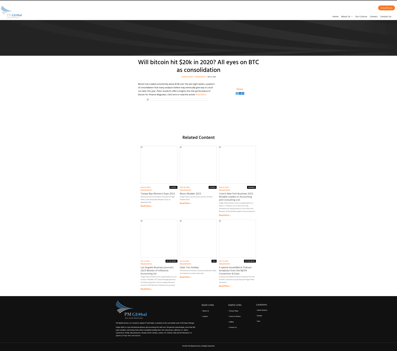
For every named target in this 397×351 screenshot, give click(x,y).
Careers (205, 316)
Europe (259, 316)
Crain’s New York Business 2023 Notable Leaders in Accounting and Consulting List (236, 196)
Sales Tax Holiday (189, 267)
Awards (251, 187)
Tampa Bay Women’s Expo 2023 (158, 193)
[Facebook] (243, 93)
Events (173, 187)
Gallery (231, 322)
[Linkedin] (240, 93)
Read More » (146, 206)
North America (262, 310)
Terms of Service (235, 316)
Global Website (386, 8)
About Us (206, 311)
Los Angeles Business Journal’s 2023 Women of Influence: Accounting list (157, 270)
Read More (201, 94)
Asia (258, 321)
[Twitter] (237, 93)
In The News (171, 261)
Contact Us (233, 327)
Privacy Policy (233, 311)
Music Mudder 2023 (190, 193)
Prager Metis (200, 77)
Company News (187, 77)
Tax (214, 261)
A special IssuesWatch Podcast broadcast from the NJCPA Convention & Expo (235, 270)
